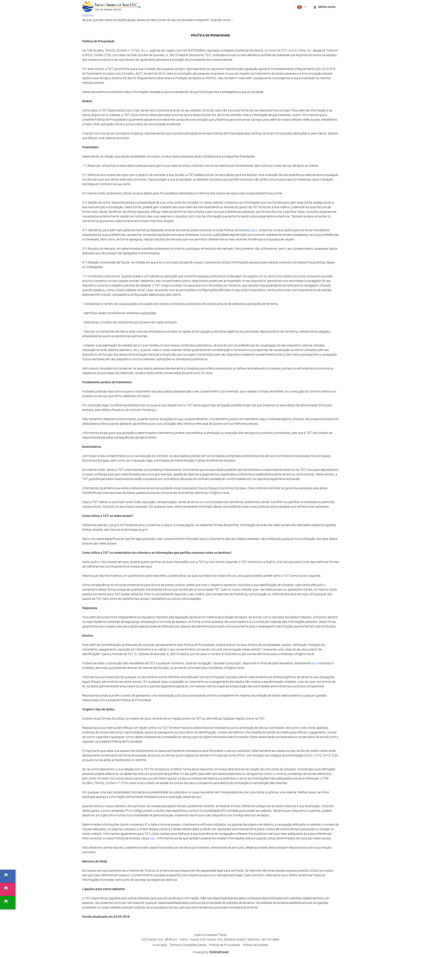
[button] (301, 6)
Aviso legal (159, 945)
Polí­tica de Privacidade (224, 945)
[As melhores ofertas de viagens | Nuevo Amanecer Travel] (111, 6)
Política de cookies (255, 945)
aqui (253, 230)
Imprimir (88, 15)
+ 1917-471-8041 (269, 939)
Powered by (210, 952)
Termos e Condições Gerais (188, 945)
